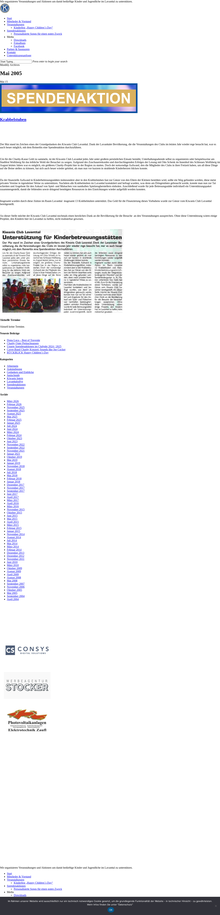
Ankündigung (14, 369)
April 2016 (13, 503)
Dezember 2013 (15, 552)
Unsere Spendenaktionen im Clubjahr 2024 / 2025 (34, 346)
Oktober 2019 (14, 456)
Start (9, 873)
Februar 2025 (14, 419)
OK (111, 909)
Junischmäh (13, 375)
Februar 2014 (14, 549)
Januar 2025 (13, 422)
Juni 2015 (12, 515)
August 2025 (14, 413)
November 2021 (16, 450)
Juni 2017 (12, 494)
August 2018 (14, 469)
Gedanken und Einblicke (20, 372)
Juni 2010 (12, 562)
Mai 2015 (12, 518)
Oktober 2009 (14, 568)
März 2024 (13, 432)
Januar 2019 (13, 463)
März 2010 (13, 565)
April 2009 (13, 574)
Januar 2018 (13, 481)
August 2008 (14, 577)
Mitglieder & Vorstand (19, 876)
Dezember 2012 (15, 555)
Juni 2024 (12, 429)
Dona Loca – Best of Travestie (23, 340)
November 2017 (16, 487)
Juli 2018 (12, 472)
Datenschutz (10, 780)
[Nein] (215, 906)
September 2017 (16, 490)
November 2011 (15, 559)
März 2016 (13, 506)
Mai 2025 (12, 416)
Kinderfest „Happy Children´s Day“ (33, 882)
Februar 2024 (14, 435)
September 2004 (16, 596)
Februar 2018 (14, 478)
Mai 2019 (12, 460)
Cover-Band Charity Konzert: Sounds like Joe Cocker (36, 349)
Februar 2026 (14, 404)
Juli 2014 (12, 540)
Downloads (20, 895)
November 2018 (16, 466)
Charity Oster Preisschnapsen (23, 343)
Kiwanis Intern (15, 378)
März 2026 (13, 401)
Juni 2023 (12, 441)
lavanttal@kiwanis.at (24, 773)
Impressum (10, 776)
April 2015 (13, 521)
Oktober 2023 (14, 438)
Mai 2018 (12, 475)
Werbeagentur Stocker (31, 860)
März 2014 (13, 546)
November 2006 (16, 586)
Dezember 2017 (15, 484)
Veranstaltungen (15, 387)
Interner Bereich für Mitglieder (20, 857)
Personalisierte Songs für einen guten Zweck (38, 889)
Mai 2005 (12, 593)
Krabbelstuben (13, 119)
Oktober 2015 (14, 512)
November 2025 (16, 407)
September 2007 (16, 583)
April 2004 (13, 599)
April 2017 (13, 497)
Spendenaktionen (16, 384)
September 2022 (16, 447)
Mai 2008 (12, 580)
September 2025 (16, 410)
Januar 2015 (13, 531)
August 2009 (14, 571)
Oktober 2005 (14, 589)
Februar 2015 (14, 528)
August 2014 (14, 537)
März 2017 (13, 500)
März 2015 (13, 524)
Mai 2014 (12, 543)
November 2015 (16, 509)
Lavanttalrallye (15, 381)
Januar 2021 (13, 453)
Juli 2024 (12, 426)
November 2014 (16, 534)
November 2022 (16, 444)
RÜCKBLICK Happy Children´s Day (28, 352)
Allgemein (12, 366)
